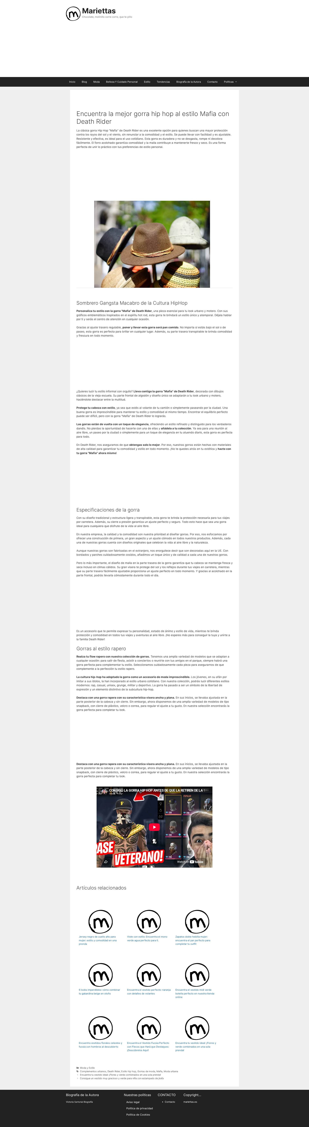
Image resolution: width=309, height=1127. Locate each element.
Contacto (212, 81)
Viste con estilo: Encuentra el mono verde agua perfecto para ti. (147, 938)
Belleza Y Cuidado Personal (122, 81)
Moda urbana (171, 1071)
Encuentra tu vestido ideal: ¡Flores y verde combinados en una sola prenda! (195, 1046)
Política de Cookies (138, 1114)
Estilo (147, 81)
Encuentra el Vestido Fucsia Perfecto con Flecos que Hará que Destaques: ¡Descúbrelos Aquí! (148, 1046)
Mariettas (99, 10)
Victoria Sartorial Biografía (79, 1102)
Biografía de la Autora (188, 81)
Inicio (72, 81)
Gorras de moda (146, 1071)
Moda (96, 81)
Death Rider (114, 1071)
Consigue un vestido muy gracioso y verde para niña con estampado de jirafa (122, 1078)
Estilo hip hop (128, 1071)
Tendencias (163, 81)
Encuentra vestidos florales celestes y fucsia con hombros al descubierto (100, 1044)
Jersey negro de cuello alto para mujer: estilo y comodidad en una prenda (98, 940)
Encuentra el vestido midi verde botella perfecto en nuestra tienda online (194, 993)
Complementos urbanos (93, 1071)
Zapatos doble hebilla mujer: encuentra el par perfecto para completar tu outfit (192, 940)
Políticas (229, 81)
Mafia (159, 1071)
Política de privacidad (139, 1108)
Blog (84, 81)
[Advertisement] (154, 51)
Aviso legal (133, 1102)
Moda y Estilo (87, 1067)
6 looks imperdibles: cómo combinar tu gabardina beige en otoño (99, 991)
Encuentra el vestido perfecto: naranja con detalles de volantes (149, 991)
